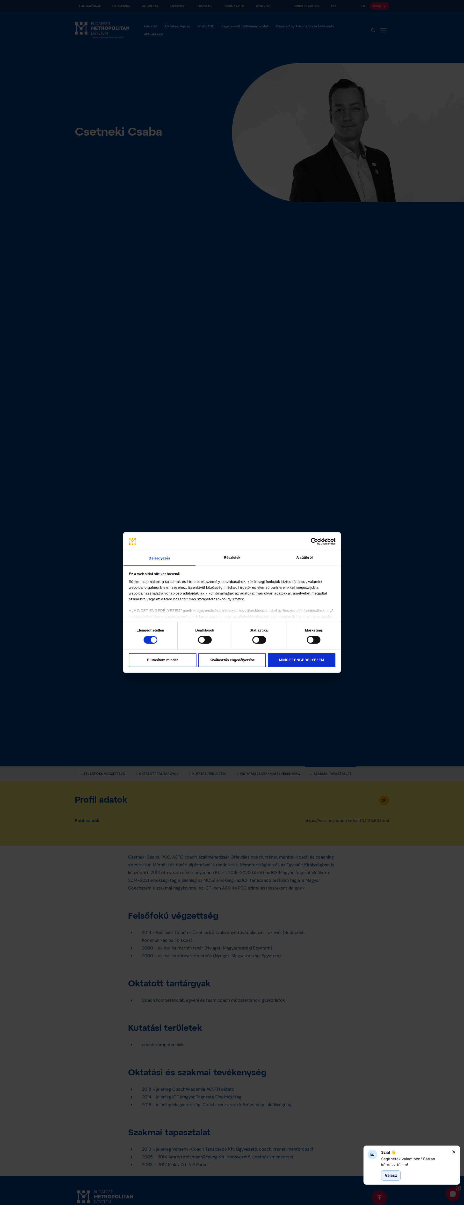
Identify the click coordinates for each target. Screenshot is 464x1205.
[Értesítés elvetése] (454, 1151)
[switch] (205, 640)
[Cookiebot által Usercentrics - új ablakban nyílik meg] (314, 541)
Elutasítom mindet (162, 660)
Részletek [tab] (232, 557)
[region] (414, 1162)
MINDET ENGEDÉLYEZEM (301, 660)
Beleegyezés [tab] (159, 558)
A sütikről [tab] (304, 557)
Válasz (391, 1175)
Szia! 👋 (388, 1152)
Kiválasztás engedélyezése (232, 660)
